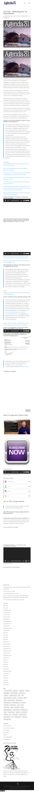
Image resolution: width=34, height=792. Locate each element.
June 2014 (5, 678)
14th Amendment (8, 690)
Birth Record (22, 693)
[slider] (27, 200)
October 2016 (6, 626)
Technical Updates (7, 737)
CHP (22, 695)
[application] (17, 200)
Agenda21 (21, 690)
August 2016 (6, 630)
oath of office (16, 709)
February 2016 (6, 644)
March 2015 (6, 669)
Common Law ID (7, 698)
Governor (23, 702)
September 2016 (7, 628)
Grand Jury (6, 705)
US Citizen (24, 717)
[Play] (5, 200)
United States (18, 717)
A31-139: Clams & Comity (9, 591)
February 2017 (6, 617)
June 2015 (5, 662)
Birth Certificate (14, 693)
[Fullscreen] (28, 561)
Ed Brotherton (19, 700)
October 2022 (6, 614)
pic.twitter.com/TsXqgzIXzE (16, 364)
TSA (12, 717)
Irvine (22, 705)
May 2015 (5, 664)
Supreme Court (22, 714)
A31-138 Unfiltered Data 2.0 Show (11, 593)
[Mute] (24, 200)
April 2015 (5, 666)
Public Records (11, 712)
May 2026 (5, 605)
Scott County (24, 712)
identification (13, 705)
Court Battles (6, 730)
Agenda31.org (8, 16)
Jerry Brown (6, 707)
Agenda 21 (15, 690)
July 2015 (5, 660)
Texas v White (7, 717)
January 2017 (6, 619)
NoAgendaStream (8, 709)
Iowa (18, 705)
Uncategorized (6, 739)
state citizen (15, 714)
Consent (14, 698)
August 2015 (6, 657)
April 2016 (5, 639)
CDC (19, 695)
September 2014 (7, 671)
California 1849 (13, 695)
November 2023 (7, 610)
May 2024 (5, 608)
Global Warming (16, 702)
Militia (22, 707)
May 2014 (5, 680)
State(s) (5, 734)
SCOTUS (6, 714)
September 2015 (7, 655)
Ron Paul (18, 712)
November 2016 (7, 623)
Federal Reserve (7, 702)
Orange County (24, 709)
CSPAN (25, 698)
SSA (10, 714)
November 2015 (7, 651)
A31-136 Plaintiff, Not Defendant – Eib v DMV (13, 599)
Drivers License (11, 700)
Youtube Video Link (8, 563)
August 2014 (6, 673)
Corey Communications (8, 728)
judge (12, 707)
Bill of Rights (6, 693)
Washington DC (7, 719)
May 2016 (5, 637)
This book (5, 771)
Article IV (27, 690)
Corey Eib (20, 698)
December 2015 (7, 648)
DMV (5, 700)
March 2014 (6, 684)
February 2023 (6, 612)
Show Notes (24, 16)
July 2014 (5, 675)
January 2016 (6, 646)
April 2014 (5, 682)
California (6, 695)
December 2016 (7, 621)
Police (5, 712)
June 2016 (5, 635)
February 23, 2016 (24, 366)
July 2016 (5, 632)
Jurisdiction (17, 707)
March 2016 (6, 641)
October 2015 (6, 653)
